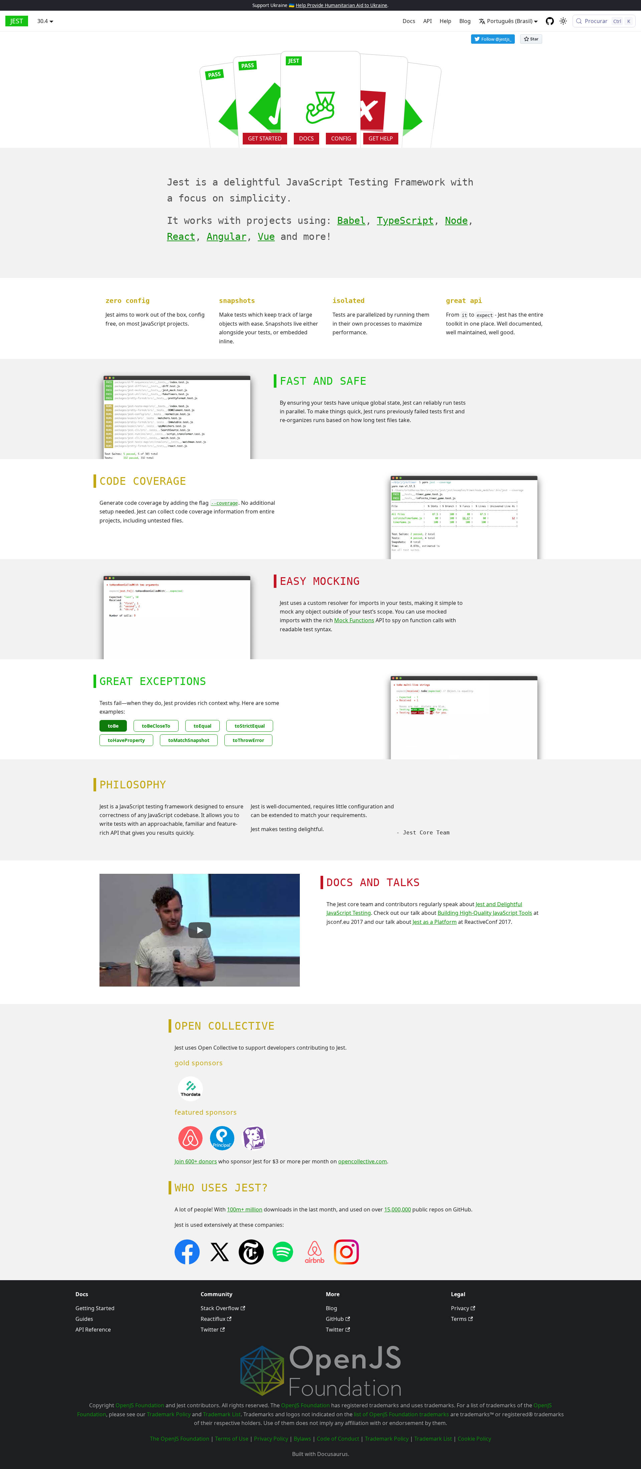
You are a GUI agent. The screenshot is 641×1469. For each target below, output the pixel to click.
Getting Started (95, 1308)
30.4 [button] (42, 21)
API (427, 21)
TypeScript (405, 220)
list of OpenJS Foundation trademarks (401, 1414)
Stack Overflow (220, 1308)
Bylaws (302, 1438)
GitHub (335, 1319)
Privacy (460, 1308)
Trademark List (222, 1414)
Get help (381, 138)
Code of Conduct (338, 1438)
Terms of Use (231, 1438)
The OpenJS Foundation (179, 1438)
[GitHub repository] (550, 21)
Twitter (210, 1329)
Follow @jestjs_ (496, 39)
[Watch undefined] (199, 930)
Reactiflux (213, 1319)
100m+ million (244, 1209)
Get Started (265, 138)
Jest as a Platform (435, 922)
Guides (84, 1319)
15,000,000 (397, 1209)
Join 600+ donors (196, 1161)
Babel (351, 220)
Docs (409, 21)
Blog (465, 21)
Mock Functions (354, 620)
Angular (226, 236)
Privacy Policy (271, 1438)
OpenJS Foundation (140, 1405)
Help (445, 21)
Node (456, 220)
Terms (459, 1319)
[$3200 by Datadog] (253, 1148)
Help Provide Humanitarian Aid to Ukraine (341, 5)
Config (341, 138)
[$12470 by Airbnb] (190, 1148)
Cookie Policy (474, 1438)
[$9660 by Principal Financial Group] (222, 1148)
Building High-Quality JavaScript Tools (485, 912)
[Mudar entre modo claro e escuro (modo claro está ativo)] (563, 21)
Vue (266, 236)
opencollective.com (362, 1161)
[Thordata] (190, 1099)
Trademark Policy (169, 1414)
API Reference (93, 1329)
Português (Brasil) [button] (509, 21)
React (181, 236)
